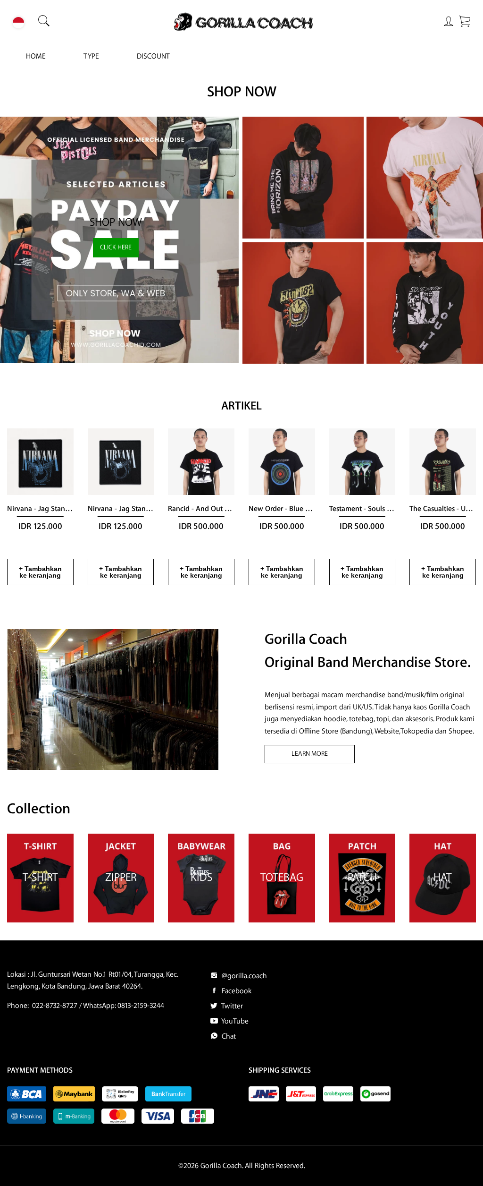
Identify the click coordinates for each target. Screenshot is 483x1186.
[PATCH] (362, 920)
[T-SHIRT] (40, 920)
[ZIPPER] (121, 920)
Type (91, 56)
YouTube (234, 1021)
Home (36, 56)
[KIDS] (201, 920)
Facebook (235, 991)
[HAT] (442, 920)
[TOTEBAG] (282, 920)
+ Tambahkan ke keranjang (40, 572)
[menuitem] (36, 56)
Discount (153, 56)
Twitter (231, 1006)
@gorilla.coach (243, 976)
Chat (228, 1036)
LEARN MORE (309, 754)
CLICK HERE (116, 247)
